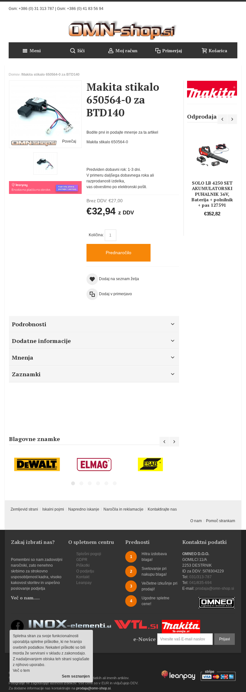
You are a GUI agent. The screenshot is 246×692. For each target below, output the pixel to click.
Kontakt (82, 577)
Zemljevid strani (24, 509)
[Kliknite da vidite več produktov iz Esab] (151, 464)
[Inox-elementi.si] (70, 623)
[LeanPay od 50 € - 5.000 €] (45, 184)
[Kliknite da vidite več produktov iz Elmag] (94, 464)
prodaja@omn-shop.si (214, 588)
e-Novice (144, 639)
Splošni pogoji (88, 554)
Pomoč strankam (220, 521)
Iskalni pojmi (53, 509)
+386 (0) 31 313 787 (36, 8)
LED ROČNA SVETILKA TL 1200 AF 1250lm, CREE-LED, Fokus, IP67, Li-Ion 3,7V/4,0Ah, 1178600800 (216, 177)
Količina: (96, 235)
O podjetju (85, 571)
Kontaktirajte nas (162, 509)
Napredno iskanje (83, 509)
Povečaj (69, 141)
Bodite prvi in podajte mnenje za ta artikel (122, 132)
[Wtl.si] (136, 623)
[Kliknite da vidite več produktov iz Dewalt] (37, 464)
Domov (14, 74)
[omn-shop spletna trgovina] (123, 31)
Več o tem (21, 670)
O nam (196, 521)
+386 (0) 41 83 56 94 (85, 8)
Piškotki (83, 565)
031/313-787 (200, 577)
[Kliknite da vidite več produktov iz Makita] (212, 89)
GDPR (81, 559)
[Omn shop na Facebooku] (17, 623)
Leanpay (84, 582)
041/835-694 (200, 582)
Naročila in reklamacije (123, 509)
